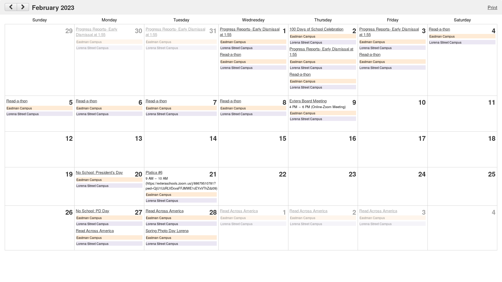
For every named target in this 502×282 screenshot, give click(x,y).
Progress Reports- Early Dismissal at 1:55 (96, 31)
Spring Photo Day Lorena (167, 230)
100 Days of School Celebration (316, 29)
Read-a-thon (230, 54)
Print (492, 7)
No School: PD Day (92, 210)
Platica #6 (154, 172)
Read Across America (95, 230)
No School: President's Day (99, 172)
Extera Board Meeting (308, 100)
